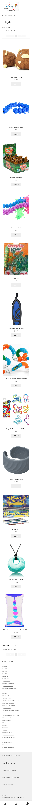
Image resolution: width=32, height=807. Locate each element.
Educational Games (7, 691)
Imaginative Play (7, 708)
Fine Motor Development (9, 695)
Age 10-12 (5, 676)
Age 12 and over (6, 678)
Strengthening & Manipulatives (12, 700)
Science (5, 725)
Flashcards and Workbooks (9, 703)
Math (4, 722)
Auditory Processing (7, 720)
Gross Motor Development (9, 705)
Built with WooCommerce (18, 797)
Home (5, 15)
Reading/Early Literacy (8, 732)
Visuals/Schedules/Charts (9, 747)
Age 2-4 (5, 668)
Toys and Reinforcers (8, 744)
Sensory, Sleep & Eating (8, 735)
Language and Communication (10, 717)
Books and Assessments (8, 683)
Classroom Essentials (8, 686)
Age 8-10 (5, 673)
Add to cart (16, 84)
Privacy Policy (6, 797)
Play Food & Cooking (9, 713)
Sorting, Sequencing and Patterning (11, 740)
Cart (24, 803)
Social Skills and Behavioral (9, 737)
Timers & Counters (7, 742)
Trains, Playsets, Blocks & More (12, 715)
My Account (5, 804)
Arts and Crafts (6, 681)
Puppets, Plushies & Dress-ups (12, 710)
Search (16, 804)
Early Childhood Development (10, 688)
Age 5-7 (5, 671)
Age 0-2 (5, 666)
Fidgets (10, 15)
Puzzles (5, 730)
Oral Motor (5, 727)
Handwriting (8, 698)
